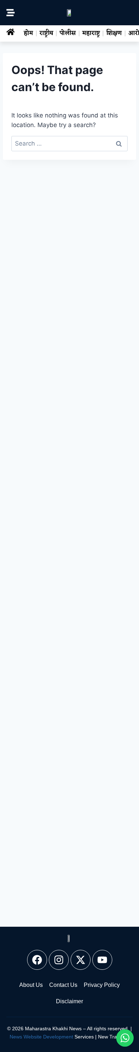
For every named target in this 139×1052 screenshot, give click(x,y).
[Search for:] (69, 143)
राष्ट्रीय (46, 33)
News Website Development (41, 1037)
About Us (31, 985)
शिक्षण (114, 33)
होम (28, 33)
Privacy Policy (102, 985)
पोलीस (68, 33)
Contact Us (63, 985)
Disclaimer (69, 1001)
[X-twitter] (81, 960)
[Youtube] (102, 960)
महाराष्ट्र (91, 33)
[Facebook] (37, 960)
